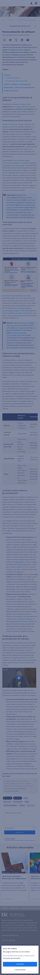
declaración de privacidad (11, 958)
